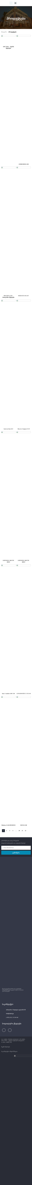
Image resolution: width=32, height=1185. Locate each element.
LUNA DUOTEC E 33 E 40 (24, 693)
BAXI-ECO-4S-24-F (23, 295)
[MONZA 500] (23, 760)
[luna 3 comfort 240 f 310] (8, 628)
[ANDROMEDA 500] (23, 99)
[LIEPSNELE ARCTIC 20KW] (8, 495)
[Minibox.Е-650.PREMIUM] (8, 760)
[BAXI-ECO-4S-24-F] (23, 230)
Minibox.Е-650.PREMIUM (8, 825)
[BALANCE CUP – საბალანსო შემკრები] (8, 230)
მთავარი (4, 32)
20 (19, 830)
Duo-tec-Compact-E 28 (24, 429)
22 (25, 830)
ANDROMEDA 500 (24, 164)
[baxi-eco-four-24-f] (8, 364)
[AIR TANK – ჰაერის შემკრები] (8, 40)
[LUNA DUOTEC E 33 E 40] (23, 628)
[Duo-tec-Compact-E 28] (23, 364)
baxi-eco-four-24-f (8, 429)
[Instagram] (10, 1030)
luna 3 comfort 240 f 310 (8, 693)
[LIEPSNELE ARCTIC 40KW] (23, 495)
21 (22, 830)
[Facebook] (4, 1030)
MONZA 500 (23, 825)
